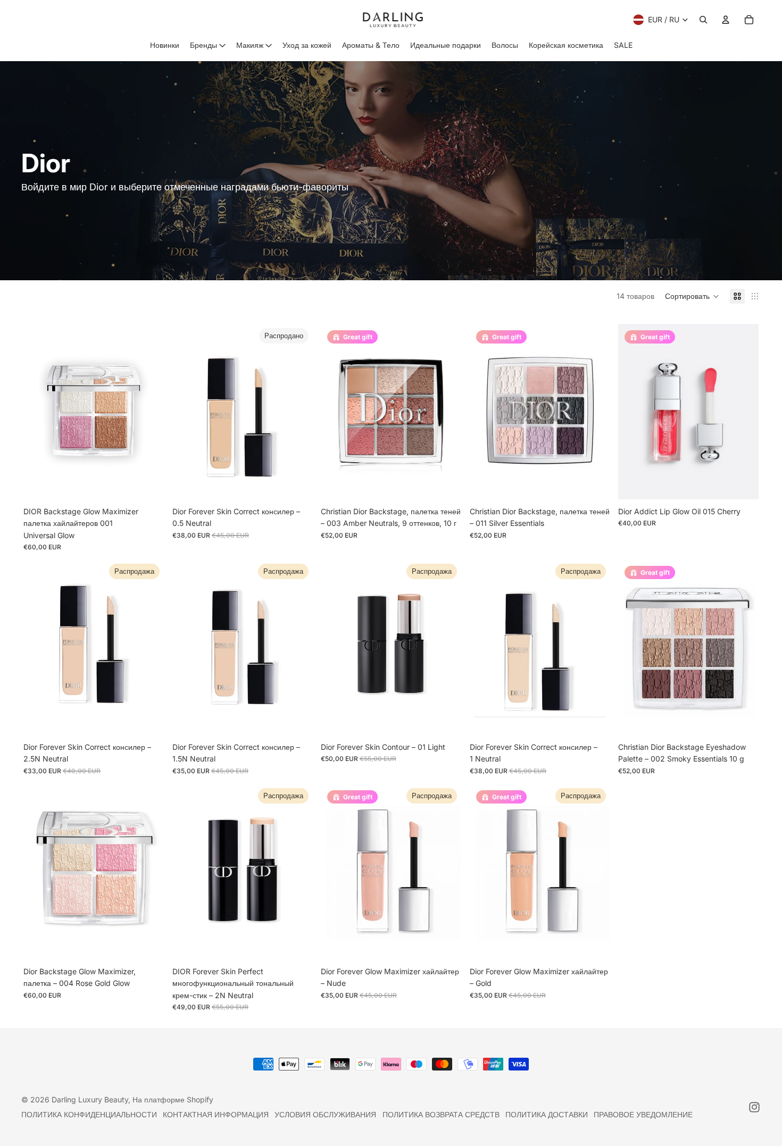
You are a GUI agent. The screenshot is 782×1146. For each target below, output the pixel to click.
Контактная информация (216, 1114)
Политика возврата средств (441, 1114)
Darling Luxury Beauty (90, 1099)
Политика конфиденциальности (89, 1114)
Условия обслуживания (325, 1114)
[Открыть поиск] (703, 19)
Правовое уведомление (643, 1114)
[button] (692, 296)
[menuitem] (164, 45)
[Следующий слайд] (148, 411)
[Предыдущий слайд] (39, 411)
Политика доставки (546, 1114)
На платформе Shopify (172, 1099)
